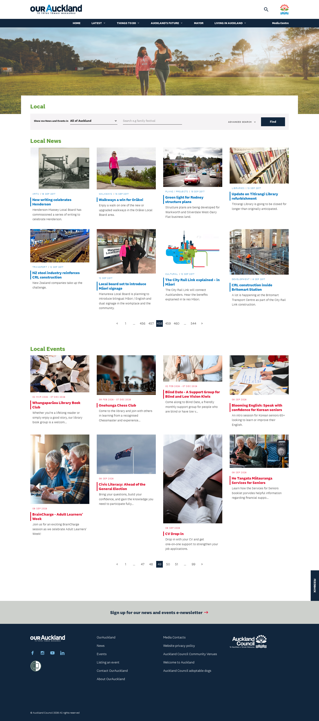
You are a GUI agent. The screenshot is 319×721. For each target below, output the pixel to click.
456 (142, 323)
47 (142, 564)
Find (273, 122)
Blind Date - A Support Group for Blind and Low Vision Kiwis (192, 394)
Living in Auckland (229, 23)
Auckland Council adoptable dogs (187, 671)
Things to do (126, 23)
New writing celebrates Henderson (51, 201)
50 (168, 564)
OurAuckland (106, 637)
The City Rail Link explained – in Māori (192, 282)
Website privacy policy (179, 646)
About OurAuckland (111, 679)
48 (151, 564)
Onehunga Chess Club (117, 405)
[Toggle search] (266, 9)
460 (176, 323)
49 (159, 564)
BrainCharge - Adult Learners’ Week (57, 516)
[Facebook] (32, 653)
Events (102, 654)
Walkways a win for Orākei (121, 199)
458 (159, 323)
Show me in (51, 121)
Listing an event (108, 662)
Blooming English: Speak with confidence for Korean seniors (257, 407)
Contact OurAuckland (112, 671)
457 (151, 323)
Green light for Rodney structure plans (184, 199)
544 (193, 323)
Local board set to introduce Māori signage (122, 286)
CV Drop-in (174, 533)
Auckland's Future (165, 23)
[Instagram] (42, 653)
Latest (97, 23)
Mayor (198, 23)
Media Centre (280, 23)
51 (176, 564)
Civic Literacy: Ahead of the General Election (122, 486)
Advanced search (240, 121)
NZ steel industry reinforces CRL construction (56, 275)
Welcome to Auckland (178, 662)
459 (168, 323)
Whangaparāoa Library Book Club (56, 404)
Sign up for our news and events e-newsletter (156, 612)
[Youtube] (52, 653)
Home (76, 23)
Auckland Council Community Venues (190, 654)
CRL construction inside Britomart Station (252, 287)
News (100, 646)
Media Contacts (174, 637)
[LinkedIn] (62, 653)
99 (193, 564)
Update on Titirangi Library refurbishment (255, 196)
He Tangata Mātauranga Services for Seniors (252, 480)
